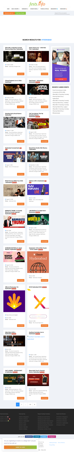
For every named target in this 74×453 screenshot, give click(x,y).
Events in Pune (22, 423)
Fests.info (43, 450)
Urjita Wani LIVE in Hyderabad (10, 333)
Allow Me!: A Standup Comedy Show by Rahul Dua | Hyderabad (14, 48)
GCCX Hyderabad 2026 (37, 287)
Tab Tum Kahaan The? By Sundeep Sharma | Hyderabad (36, 115)
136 (30, 404)
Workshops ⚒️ (25, 8)
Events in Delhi (22, 425)
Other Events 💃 (63, 8)
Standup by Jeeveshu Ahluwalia (45, 425)
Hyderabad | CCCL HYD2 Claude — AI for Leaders (38, 248)
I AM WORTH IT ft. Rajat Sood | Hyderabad (37, 211)
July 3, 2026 (8, 230)
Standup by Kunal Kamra (44, 417)
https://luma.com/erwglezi (12, 315)
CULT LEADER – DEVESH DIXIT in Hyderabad (13, 371)
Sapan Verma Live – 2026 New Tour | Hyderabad (37, 48)
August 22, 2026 (9, 199)
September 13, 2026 (34, 165)
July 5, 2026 (8, 387)
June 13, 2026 (33, 389)
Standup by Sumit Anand (44, 419)
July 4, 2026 (8, 317)
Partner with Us (9, 13)
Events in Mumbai (23, 427)
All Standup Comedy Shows (44, 429)
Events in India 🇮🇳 (4, 421)
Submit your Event (53, 442)
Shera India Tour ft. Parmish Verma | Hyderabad (37, 371)
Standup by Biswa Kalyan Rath (45, 423)
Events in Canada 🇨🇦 (5, 419)
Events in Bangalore (24, 417)
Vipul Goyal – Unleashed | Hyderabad (36, 81)
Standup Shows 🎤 (34, 8)
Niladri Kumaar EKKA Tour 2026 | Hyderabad (14, 181)
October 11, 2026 (10, 130)
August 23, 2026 (9, 265)
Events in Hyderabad (24, 421)
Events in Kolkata (23, 429)
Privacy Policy (52, 444)
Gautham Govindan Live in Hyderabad (36, 333)
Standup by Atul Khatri (43, 427)
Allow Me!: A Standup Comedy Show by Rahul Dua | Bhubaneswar (61, 111)
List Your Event (20, 13)
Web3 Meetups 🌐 (54, 8)
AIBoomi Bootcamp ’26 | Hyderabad (12, 287)
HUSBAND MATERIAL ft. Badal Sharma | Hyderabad (13, 248)
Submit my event (20, 447)
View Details (21, 74)
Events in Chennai (23, 419)
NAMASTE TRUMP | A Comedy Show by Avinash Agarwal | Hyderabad (13, 212)
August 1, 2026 (33, 227)
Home (8, 8)
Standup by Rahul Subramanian (45, 421)
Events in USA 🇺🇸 (4, 417)
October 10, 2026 (33, 64)
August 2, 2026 (33, 97)
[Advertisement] (37, 26)
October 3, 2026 (9, 64)
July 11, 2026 (32, 198)
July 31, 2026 (32, 321)
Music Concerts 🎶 (16, 8)
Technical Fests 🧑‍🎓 (45, 8)
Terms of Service (61, 442)
